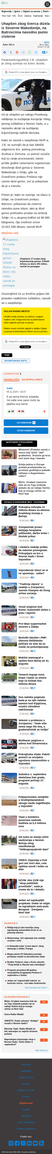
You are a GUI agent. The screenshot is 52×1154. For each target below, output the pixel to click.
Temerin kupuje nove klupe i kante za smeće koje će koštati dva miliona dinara (32, 679)
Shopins (26, 1084)
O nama (26, 1096)
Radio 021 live (26, 1077)
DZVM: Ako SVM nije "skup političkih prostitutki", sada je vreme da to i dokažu (31, 885)
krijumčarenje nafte (15, 361)
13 (34, 768)
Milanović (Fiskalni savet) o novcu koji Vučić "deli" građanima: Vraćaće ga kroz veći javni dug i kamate (34, 454)
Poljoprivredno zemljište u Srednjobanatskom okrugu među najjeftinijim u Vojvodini (34, 802)
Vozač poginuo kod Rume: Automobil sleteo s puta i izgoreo (34, 609)
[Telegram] (36, 52)
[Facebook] (4, 52)
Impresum (26, 1116)
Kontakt (26, 1109)
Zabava (27, 16)
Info (14, 16)
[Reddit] (17, 52)
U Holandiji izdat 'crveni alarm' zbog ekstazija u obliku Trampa (25, 947)
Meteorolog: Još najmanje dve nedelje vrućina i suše (26, 939)
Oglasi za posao (31, 11)
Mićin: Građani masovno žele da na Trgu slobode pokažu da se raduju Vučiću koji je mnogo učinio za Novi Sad (34, 488)
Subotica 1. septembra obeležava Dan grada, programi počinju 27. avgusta (32, 779)
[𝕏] (11, 52)
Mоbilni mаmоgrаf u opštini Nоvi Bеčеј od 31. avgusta (33, 660)
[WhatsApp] (29, 52)
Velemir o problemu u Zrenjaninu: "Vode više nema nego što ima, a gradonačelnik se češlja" (33, 725)
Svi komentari (26, 423)
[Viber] (23, 52)
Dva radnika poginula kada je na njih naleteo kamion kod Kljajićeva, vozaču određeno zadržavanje (32, 703)
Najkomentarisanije (16, 997)
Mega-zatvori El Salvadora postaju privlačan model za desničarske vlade (26, 955)
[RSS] (41, 1143)
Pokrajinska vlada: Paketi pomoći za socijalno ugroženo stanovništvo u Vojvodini (34, 759)
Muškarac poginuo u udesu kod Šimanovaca (32, 742)
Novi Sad (6, 16)
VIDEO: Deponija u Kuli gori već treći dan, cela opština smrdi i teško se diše (33, 865)
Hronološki (11, 379)
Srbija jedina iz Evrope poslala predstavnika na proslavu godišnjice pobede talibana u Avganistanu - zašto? (34, 470)
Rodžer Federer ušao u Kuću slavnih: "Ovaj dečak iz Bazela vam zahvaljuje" (26, 963)
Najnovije (6, 11)
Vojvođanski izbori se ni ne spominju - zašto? (33, 572)
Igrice (17, 11)
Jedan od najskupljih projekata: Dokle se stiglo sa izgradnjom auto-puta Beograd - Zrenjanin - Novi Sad (34, 906)
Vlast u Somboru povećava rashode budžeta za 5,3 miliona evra (32, 822)
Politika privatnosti (26, 1129)
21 (34, 917)
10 (34, 688)
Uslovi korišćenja (26, 1122)
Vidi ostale (41, 1050)
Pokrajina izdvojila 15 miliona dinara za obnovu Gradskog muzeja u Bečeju (34, 512)
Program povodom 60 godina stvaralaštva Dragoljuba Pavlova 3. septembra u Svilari (24, 972)
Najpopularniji (32, 379)
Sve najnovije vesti (36, 988)
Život (20, 16)
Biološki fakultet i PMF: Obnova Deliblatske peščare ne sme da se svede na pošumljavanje (33, 642)
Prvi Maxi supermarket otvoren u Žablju (32, 625)
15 (34, 651)
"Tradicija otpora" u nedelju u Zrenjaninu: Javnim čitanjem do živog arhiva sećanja (34, 589)
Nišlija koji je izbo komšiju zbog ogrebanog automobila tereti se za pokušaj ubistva (24, 930)
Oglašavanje (26, 1103)
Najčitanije (38, 16)
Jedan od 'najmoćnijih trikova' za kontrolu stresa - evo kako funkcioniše (26, 981)
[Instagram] (11, 1143)
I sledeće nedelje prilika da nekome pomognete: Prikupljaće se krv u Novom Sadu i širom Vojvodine (33, 553)
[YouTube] (35, 1143)
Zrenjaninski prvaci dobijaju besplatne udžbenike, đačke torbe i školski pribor (33, 532)
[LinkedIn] (29, 1143)
